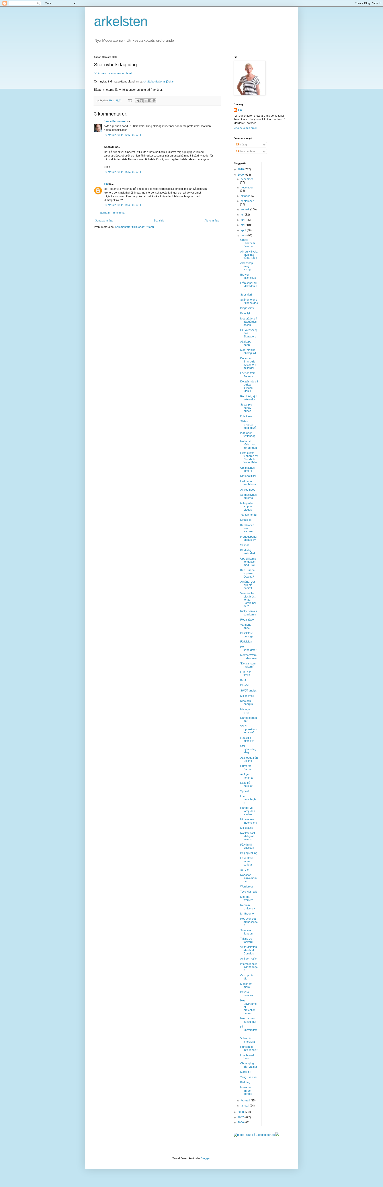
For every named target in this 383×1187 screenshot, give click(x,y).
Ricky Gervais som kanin (248, 613)
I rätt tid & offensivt (247, 739)
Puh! (243, 680)
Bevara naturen (246, 994)
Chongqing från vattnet (248, 1065)
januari (245, 1105)
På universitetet (249, 1030)
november (247, 187)
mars (244, 235)
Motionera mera (246, 985)
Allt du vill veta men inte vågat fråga (249, 255)
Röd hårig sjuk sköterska (249, 398)
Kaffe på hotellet (246, 784)
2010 (241, 169)
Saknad (245, 545)
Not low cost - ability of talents (248, 836)
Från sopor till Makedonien (248, 286)
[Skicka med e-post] (137, 100)
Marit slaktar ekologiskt (248, 352)
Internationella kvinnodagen (249, 967)
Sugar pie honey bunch (246, 408)
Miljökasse (246, 827)
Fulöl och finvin (245, 673)
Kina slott (245, 519)
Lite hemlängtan (248, 799)
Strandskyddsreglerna (249, 496)
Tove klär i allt (248, 891)
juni (243, 219)
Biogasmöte (247, 308)
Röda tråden (247, 619)
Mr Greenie (247, 913)
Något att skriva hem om (248, 878)
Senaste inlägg (104, 220)
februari (246, 1100)
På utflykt (245, 313)
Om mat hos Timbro (247, 469)
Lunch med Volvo (247, 1057)
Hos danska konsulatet (248, 1020)
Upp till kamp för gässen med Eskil (248, 562)
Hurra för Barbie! (246, 767)
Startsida (159, 220)
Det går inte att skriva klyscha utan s (249, 386)
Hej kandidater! (248, 648)
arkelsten (121, 21)
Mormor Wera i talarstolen (249, 657)
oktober (245, 196)
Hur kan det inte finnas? (249, 1048)
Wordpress (246, 886)
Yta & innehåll (248, 514)
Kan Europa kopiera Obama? (247, 573)
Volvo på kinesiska (247, 1040)
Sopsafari (246, 294)
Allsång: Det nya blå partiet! (247, 585)
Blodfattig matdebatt (248, 552)
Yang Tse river (248, 1077)
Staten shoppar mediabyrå (248, 424)
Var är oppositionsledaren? (249, 729)
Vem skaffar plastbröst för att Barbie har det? (248, 600)
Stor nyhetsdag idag (248, 749)
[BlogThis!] (141, 100)
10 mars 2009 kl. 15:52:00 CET (122, 172)
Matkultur (245, 1071)
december (247, 179)
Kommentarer (247, 151)
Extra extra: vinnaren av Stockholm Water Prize (249, 457)
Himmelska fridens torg (248, 821)
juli (243, 214)
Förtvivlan (246, 641)
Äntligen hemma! (246, 776)
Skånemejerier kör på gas (249, 301)
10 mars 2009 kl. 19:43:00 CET (122, 205)
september (247, 201)
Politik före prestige (246, 635)
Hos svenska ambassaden (249, 922)
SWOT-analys (248, 690)
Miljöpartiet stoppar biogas (247, 506)
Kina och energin (246, 702)
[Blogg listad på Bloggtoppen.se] (254, 1134)
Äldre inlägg (212, 220)
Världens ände (245, 626)
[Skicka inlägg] (130, 100)
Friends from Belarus (247, 375)
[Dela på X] (145, 100)
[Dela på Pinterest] (154, 100)
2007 (241, 1117)
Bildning (245, 1082)
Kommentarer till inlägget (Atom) (134, 227)
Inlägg (243, 144)
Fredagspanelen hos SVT (249, 538)
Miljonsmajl (247, 695)
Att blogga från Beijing (249, 759)
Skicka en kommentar (112, 212)
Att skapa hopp (245, 343)
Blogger (205, 1158)
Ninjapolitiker (248, 476)
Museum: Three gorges (246, 1090)
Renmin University (248, 907)
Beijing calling (248, 853)
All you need (247, 489)
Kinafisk (245, 685)
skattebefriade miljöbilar (158, 81)
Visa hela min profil (245, 128)
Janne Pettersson (115, 121)
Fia (106, 183)
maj (243, 225)
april (244, 230)
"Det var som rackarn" (248, 665)
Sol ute (244, 869)
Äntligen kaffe (248, 958)
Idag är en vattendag (248, 434)
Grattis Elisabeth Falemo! (247, 243)
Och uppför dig (247, 977)
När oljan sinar (245, 711)
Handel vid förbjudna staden (247, 811)
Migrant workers (246, 898)
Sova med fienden (246, 932)
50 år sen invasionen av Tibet (113, 73)
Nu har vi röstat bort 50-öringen (248, 444)
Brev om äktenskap (248, 276)
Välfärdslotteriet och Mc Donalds (248, 950)
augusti (245, 209)
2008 (241, 1112)
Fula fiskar (246, 416)
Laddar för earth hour (248, 483)
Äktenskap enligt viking (246, 266)
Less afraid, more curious (247, 861)
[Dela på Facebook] (150, 100)
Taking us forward (246, 940)
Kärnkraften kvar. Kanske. (247, 528)
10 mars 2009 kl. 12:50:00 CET (122, 135)
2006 (241, 1122)
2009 (241, 174)
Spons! (244, 791)
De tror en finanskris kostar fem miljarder (248, 363)
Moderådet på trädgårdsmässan (248, 322)
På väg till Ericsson (247, 846)
